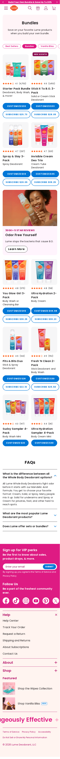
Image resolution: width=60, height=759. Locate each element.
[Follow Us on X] (56, 600)
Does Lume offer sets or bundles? (25, 526)
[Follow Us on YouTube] (36, 600)
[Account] (46, 8)
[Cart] (54, 8)
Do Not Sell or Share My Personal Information (25, 737)
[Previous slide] (3, 2)
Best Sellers (11, 46)
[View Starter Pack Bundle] (16, 86)
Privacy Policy (29, 731)
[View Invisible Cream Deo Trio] (44, 154)
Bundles (29, 46)
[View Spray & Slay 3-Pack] (16, 154)
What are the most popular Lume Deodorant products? (25, 515)
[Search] (30, 8)
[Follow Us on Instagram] (26, 600)
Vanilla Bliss (47, 46)
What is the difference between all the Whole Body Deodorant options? (27, 475)
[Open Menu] (6, 8)
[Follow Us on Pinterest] (46, 600)
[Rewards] (38, 8)
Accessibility (44, 731)
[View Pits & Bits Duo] (16, 359)
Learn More (16, 249)
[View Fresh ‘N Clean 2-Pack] (44, 359)
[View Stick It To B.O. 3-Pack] (44, 86)
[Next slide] (57, 2)
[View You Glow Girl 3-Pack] (16, 291)
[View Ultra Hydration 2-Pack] (44, 291)
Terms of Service (11, 731)
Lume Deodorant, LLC (24, 744)
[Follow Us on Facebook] (6, 600)
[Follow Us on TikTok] (16, 600)
